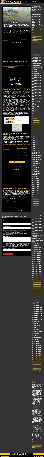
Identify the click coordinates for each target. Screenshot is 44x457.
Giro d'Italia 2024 (36, 146)
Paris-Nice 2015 (36, 188)
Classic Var (35, 69)
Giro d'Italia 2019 (36, 138)
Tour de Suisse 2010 (37, 300)
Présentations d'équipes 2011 (37, 228)
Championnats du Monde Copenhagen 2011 (37, 30)
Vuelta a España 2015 (37, 355)
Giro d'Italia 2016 (36, 134)
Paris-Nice (35, 176)
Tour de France (36, 245)
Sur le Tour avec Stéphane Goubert (37, 241)
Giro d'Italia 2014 (36, 130)
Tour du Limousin (36, 325)
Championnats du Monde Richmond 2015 (37, 49)
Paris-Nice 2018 (36, 194)
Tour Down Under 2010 (37, 307)
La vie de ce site (36, 167)
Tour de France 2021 (37, 277)
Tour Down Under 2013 (37, 313)
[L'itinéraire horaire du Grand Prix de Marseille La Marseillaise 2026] (9, 120)
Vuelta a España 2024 (37, 359)
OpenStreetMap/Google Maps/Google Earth (16, 210)
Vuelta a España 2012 (37, 349)
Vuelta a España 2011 (37, 347)
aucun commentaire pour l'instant (10, 207)
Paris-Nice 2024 (36, 205)
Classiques (35, 71)
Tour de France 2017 (37, 269)
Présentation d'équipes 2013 (37, 219)
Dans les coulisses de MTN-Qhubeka (37, 111)
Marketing (35, 169)
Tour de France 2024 (37, 283)
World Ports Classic (37, 363)
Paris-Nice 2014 (36, 186)
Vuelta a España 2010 (37, 345)
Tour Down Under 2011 (37, 309)
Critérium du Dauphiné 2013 (36, 87)
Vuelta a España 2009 (37, 343)
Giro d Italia (35, 117)
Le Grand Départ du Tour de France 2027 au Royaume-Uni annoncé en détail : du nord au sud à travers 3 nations (37, 420)
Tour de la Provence (37, 294)
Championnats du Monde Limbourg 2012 (37, 39)
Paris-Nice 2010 (36, 178)
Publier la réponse (8, 254)
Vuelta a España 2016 (37, 357)
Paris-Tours (35, 213)
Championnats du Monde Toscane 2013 (37, 52)
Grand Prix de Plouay (37, 159)
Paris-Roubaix (35, 211)
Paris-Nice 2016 (36, 190)
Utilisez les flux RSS (37, 9)
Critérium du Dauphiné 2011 (36, 81)
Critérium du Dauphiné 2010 (36, 78)
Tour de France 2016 (37, 267)
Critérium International (37, 101)
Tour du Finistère (36, 321)
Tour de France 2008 (37, 251)
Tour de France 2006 (37, 247)
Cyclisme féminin (36, 106)
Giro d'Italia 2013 (36, 128)
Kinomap (34, 165)
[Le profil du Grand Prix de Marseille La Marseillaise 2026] (22, 123)
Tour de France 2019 (37, 273)
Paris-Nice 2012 (36, 182)
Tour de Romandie (36, 296)
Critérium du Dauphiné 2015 (36, 93)
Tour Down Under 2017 (37, 319)
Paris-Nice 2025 (36, 207)
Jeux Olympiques (36, 163)
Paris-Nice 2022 (36, 200)
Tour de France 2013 (37, 261)
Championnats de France (37, 27)
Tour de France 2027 (37, 290)
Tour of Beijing (36, 329)
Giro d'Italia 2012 (36, 126)
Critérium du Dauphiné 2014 (36, 90)
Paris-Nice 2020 (36, 198)
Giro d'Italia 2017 (36, 136)
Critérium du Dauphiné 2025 (36, 99)
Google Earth (5, 39)
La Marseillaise (13, 97)
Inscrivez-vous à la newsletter (36, 7)
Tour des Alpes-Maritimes (35, 303)
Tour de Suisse (36, 298)
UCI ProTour (35, 339)
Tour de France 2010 (37, 255)
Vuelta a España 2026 (37, 361)
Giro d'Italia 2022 (36, 142)
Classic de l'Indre (36, 65)
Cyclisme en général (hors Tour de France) (37, 104)
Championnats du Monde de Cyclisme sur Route (37, 33)
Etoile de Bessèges (37, 115)
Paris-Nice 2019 (36, 196)
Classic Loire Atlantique (37, 67)
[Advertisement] (16, 51)
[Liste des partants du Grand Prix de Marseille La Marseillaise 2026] (17, 162)
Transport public (36, 333)
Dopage (34, 113)
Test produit (35, 243)
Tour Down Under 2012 (37, 311)
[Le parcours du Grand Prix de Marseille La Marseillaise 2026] (17, 128)
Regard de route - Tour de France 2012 (37, 236)
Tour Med (35, 327)
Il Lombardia (35, 161)
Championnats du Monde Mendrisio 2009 (37, 43)
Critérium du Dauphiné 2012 (36, 84)
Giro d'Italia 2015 (36, 132)
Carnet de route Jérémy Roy (37, 17)
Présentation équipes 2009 (36, 222)
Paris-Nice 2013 (36, 184)
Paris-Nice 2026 (36, 209)
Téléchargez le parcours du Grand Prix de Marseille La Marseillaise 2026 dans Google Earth (16, 142)
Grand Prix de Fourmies (37, 157)
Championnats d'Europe (37, 19)
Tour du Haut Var (36, 323)
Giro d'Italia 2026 (36, 150)
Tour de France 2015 (37, 265)
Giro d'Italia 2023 (36, 144)
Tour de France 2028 (37, 292)
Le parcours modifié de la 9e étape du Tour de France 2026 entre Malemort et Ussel (37, 386)
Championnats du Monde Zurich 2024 (37, 61)
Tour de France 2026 (37, 288)
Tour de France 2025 (20, 64)
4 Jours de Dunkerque (37, 14)
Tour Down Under (36, 305)
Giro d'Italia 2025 (36, 148)
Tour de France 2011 (37, 257)
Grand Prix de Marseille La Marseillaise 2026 (16, 114)
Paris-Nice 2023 (36, 202)
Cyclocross (35, 108)
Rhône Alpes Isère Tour (37, 238)
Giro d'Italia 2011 (36, 124)
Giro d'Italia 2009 (36, 119)
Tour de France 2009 (37, 253)
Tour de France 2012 (37, 259)
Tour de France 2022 (37, 279)
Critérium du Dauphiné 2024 (36, 96)
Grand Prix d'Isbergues (37, 155)
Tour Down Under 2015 (37, 317)
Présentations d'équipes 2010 (37, 225)
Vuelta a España (36, 341)
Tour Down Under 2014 (37, 315)
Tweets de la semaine (37, 337)
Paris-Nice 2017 (36, 192)
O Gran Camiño (36, 171)
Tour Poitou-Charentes (37, 331)
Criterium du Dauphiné (37, 75)
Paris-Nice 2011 (36, 180)
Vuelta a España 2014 (37, 353)
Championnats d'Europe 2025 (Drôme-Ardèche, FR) (37, 25)
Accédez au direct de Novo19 (9, 198)
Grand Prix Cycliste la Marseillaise (36, 153)
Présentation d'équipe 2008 (36, 216)
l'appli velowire (11, 66)
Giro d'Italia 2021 (36, 140)
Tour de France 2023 (37, 281)
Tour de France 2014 (37, 263)
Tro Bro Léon (35, 335)
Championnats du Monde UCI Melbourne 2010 (37, 58)
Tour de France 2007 (37, 249)
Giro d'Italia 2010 (36, 121)
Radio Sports (35, 233)
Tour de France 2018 (37, 271)
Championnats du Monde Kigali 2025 (37, 36)
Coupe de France (36, 73)
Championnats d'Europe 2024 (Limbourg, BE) (37, 22)
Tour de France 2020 (37, 275)
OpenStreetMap (24, 38)
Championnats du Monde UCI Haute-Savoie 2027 (37, 55)
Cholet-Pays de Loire (37, 63)
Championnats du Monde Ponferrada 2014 (37, 46)
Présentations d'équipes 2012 (37, 231)
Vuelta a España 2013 (37, 351)
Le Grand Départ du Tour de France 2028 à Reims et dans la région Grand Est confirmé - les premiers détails (37, 412)
